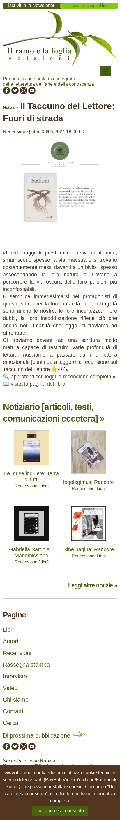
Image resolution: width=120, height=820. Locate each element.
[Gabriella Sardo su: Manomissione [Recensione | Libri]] (31, 542)
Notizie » (10, 107)
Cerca (10, 723)
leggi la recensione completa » (80, 377)
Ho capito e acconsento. (60, 810)
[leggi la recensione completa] (60, 230)
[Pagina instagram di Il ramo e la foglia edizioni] (23, 92)
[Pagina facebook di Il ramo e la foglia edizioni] (6, 92)
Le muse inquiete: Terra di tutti (31, 476)
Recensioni (17, 653)
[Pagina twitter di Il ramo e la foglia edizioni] (15, 92)
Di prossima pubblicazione (37, 735)
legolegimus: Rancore (88, 482)
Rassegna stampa (26, 664)
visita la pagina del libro (38, 384)
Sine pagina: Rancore (88, 549)
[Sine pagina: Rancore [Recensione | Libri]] (88, 542)
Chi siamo (16, 699)
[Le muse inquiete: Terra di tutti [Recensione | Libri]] (31, 466)
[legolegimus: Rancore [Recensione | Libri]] (88, 475)
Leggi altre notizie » (92, 585)
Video (10, 688)
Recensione (15, 131)
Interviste (15, 676)
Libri (8, 629)
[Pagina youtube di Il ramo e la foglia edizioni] (32, 92)
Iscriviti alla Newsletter (31, 5)
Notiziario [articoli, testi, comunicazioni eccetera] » (54, 412)
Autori (10, 641)
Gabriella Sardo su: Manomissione (31, 553)
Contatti (13, 711)
